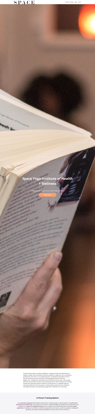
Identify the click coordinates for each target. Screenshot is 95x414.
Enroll (79, 2)
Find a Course (47, 195)
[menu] (72, 2)
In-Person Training (69, 2)
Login (76, 2)
